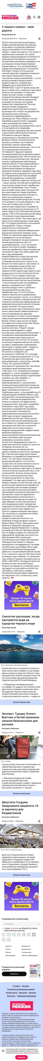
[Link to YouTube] (24, 934)
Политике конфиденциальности (26, 1053)
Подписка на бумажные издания (21, 989)
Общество (23, 38)
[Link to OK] (14, 934)
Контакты (11, 996)
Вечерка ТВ (26, 946)
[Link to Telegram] (29, 934)
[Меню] (39, 17)
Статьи (8, 949)
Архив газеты (26, 949)
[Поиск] (34, 17)
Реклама (25, 986)
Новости (8, 946)
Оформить (14, 974)
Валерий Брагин (9, 34)
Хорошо (21, 1057)
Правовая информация (26, 996)
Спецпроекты (26, 952)
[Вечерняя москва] (21, 1006)
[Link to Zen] (19, 934)
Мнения (8, 952)
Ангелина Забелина (10, 728)
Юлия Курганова (9, 627)
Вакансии (23, 993)
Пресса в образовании (29, 955)
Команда (32, 993)
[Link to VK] (9, 934)
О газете (16, 986)
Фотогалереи (10, 955)
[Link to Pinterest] (9, 939)
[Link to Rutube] (4, 939)
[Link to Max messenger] (4, 934)
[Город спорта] (29, 17)
